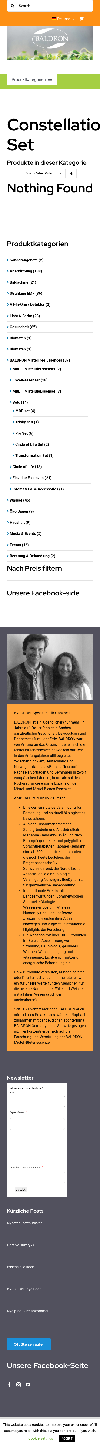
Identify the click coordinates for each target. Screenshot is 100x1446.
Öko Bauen (19, 511)
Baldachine (19, 282)
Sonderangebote (24, 260)
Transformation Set (31, 455)
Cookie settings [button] (40, 1438)
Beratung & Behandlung (30, 556)
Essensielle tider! (20, 1267)
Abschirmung (21, 271)
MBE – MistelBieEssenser (34, 369)
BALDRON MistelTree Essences (36, 360)
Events (15, 545)
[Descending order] (71, 173)
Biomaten (18, 338)
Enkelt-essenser (26, 380)
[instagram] (18, 1384)
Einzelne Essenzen (28, 478)
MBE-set (22, 411)
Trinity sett (24, 422)
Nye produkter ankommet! (28, 1311)
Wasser (16, 500)
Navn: (13, 1092)
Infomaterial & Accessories (35, 489)
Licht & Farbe (21, 316)
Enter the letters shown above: (26, 1167)
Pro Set (21, 433)
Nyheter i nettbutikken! (25, 1223)
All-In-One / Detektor (27, 304)
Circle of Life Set (29, 444)
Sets (16, 402)
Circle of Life (23, 466)
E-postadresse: (17, 1112)
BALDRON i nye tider (23, 1289)
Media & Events (23, 533)
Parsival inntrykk (20, 1245)
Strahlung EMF (22, 293)
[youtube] (28, 1384)
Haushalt (17, 522)
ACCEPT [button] (67, 1438)
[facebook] (9, 1384)
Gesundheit (19, 327)
